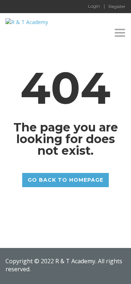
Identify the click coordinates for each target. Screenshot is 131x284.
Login (94, 6)
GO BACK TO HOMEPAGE (65, 180)
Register (117, 6)
